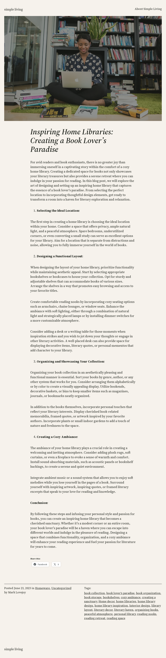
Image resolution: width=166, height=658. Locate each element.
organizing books (146, 610)
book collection (94, 593)
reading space (116, 618)
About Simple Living (148, 9)
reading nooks (146, 614)
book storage (92, 597)
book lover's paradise (120, 593)
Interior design (139, 606)
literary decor (103, 610)
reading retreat (94, 618)
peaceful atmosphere (98, 614)
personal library (125, 614)
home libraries (126, 601)
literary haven (123, 610)
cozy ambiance (131, 597)
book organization (148, 593)
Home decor (107, 601)
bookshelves (111, 597)
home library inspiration (111, 606)
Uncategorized (61, 588)
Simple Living (13, 9)
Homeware (42, 588)
